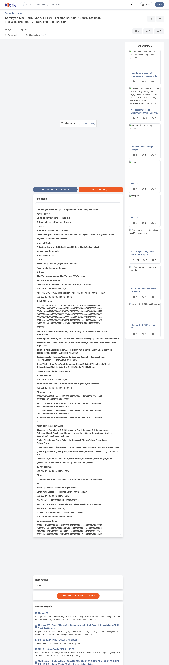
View (39, 585)
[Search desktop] (131, 5)
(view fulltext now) (87, 123)
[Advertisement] (18, 79)
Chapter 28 (43, 613)
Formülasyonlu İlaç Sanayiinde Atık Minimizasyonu (144, 253)
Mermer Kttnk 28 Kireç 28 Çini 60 (144, 326)
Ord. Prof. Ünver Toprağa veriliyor (142, 148)
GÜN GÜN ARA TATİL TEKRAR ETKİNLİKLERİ (58, 640)
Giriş (159, 4)
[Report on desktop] (160, 19)
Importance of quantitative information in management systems (143, 74)
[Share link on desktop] (151, 19)
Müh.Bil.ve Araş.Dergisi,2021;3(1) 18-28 (56, 649)
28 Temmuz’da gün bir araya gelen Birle (143, 290)
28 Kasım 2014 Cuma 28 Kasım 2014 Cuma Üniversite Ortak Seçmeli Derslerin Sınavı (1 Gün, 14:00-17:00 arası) (79, 626)
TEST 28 (134, 183)
